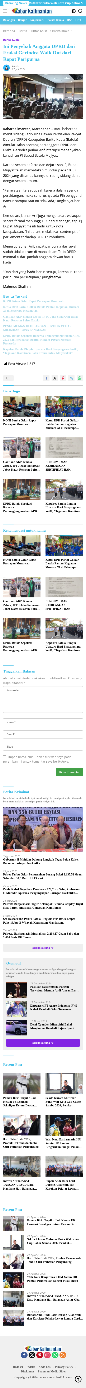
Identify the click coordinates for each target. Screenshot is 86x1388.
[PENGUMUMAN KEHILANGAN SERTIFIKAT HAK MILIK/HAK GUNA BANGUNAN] (64, 447)
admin (15, 66)
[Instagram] (47, 1355)
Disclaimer (27, 1371)
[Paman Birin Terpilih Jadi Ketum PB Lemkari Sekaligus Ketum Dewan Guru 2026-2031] (21, 1083)
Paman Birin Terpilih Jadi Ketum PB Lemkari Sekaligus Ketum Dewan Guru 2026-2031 (20, 1102)
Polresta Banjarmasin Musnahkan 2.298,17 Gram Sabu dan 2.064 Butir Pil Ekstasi (41, 935)
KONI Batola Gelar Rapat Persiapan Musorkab (33, 301)
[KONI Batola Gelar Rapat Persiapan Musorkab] (21, 406)
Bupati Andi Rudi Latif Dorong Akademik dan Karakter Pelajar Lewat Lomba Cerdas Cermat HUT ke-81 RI (64, 1185)
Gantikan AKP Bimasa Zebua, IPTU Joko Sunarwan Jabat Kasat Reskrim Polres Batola (40, 318)
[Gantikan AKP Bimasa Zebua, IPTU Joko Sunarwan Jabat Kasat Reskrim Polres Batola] (21, 447)
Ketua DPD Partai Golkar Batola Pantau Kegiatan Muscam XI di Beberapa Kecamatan (41, 308)
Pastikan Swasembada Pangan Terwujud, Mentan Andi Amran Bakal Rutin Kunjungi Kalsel (54, 988)
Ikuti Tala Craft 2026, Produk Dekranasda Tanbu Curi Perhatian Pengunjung (21, 1143)
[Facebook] (24, 1355)
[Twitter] (32, 1355)
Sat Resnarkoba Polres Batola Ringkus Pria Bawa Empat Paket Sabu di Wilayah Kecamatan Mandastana (39, 920)
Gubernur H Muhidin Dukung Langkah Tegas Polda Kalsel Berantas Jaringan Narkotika (40, 861)
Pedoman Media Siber (52, 1371)
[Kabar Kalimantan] (31, 11)
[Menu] (6, 11)
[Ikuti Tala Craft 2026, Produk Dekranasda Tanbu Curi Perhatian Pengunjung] (21, 1125)
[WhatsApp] (55, 1355)
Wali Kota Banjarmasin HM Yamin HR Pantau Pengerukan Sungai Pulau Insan (63, 1143)
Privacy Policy (64, 1366)
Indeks (31, 1366)
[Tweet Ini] (55, 378)
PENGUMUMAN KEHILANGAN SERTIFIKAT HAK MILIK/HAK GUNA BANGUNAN (37, 328)
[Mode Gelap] (73, 11)
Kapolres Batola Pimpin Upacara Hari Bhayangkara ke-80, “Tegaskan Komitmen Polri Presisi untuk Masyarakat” (40, 351)
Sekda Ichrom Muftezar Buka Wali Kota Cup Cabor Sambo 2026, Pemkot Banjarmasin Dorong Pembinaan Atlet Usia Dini (63, 1102)
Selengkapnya (41, 947)
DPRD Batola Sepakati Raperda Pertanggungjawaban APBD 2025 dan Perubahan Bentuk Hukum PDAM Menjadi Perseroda (41, 339)
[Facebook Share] (46, 378)
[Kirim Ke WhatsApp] (80, 378)
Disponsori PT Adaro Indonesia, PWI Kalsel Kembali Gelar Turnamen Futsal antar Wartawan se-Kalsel (53, 1007)
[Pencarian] (80, 11)
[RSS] (62, 1355)
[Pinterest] (39, 1355)
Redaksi (18, 1366)
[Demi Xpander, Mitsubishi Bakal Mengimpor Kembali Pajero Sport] (16, 1027)
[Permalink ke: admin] (6, 68)
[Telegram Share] (71, 378)
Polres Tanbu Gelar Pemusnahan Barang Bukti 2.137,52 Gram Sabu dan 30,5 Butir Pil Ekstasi (42, 876)
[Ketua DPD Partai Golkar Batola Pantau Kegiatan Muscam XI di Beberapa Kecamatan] (64, 406)
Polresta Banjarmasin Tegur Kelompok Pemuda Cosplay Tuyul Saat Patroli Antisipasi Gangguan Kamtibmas (43, 905)
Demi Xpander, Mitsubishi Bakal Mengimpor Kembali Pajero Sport (52, 1026)
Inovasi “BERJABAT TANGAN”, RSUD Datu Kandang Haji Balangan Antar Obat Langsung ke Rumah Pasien (19, 1185)
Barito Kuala (11, 40)
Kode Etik (44, 1366)
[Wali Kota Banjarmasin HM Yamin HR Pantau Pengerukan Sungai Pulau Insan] (64, 1125)
